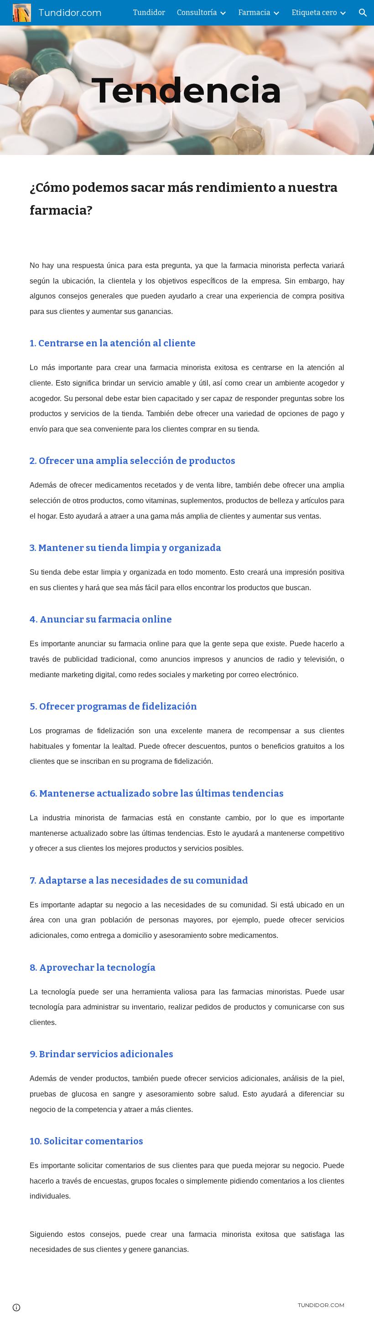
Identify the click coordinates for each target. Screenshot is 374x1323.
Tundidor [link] (149, 12)
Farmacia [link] (254, 12)
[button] (363, 13)
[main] (187, 90)
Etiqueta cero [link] (314, 12)
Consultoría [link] (197, 12)
